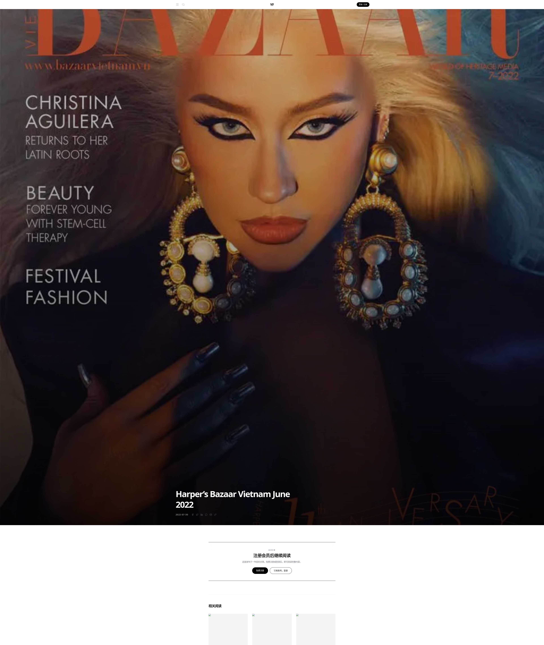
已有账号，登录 (281, 570)
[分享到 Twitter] (197, 515)
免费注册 (260, 570)
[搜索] (183, 4)
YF (272, 4)
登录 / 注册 (363, 4)
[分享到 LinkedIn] (202, 515)
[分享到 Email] (211, 515)
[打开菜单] (177, 4)
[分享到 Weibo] (206, 515)
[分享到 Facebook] (193, 515)
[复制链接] (215, 515)
